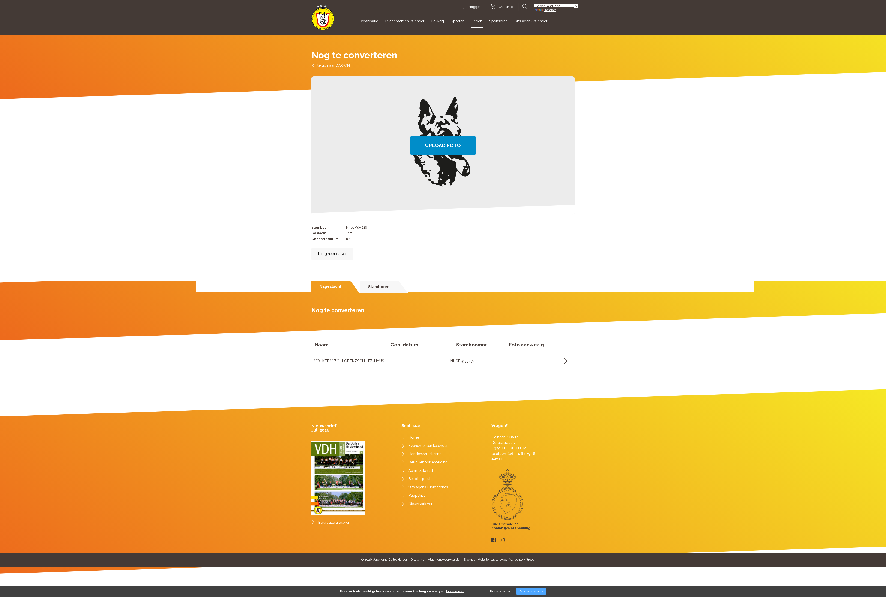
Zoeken (524, 6)
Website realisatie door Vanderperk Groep (506, 559)
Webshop (506, 7)
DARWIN (343, 65)
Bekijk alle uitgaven (334, 522)
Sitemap (469, 559)
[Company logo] (322, 19)
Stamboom (378, 287)
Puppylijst (416, 495)
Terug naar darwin (332, 254)
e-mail (496, 459)
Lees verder (455, 591)
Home (413, 437)
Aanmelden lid (420, 470)
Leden (476, 21)
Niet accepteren (500, 591)
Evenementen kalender (404, 21)
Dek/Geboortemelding (428, 462)
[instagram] (502, 540)
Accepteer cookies (531, 591)
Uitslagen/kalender (531, 21)
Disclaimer (417, 559)
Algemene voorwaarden (444, 559)
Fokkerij (437, 21)
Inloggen (474, 7)
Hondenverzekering (425, 454)
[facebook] (493, 540)
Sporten (457, 21)
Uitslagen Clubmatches (428, 487)
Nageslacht (330, 286)
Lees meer (564, 360)
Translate (550, 10)
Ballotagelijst (419, 479)
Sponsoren (498, 21)
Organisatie (368, 21)
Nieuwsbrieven (420, 504)
